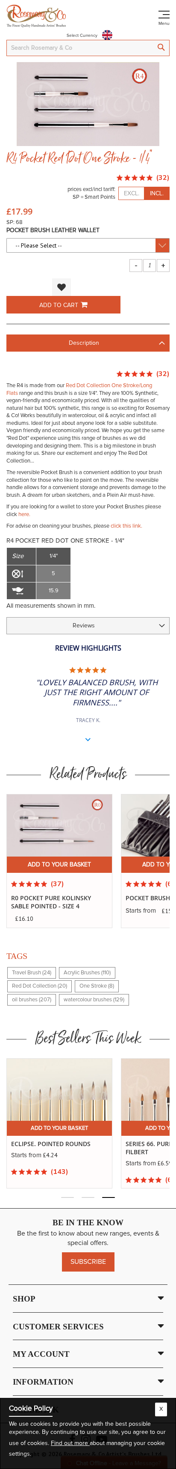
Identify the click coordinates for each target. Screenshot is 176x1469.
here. (24, 514)
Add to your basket (59, 865)
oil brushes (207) (31, 1000)
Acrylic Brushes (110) (87, 973)
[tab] (88, 343)
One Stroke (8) (96, 986)
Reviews (84, 626)
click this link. (126, 526)
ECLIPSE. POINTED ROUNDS (51, 1144)
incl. (157, 194)
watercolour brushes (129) (94, 1000)
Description (84, 343)
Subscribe (88, 1261)
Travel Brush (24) (31, 973)
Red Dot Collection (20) (39, 986)
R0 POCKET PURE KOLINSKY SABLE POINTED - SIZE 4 (51, 902)
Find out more (70, 1443)
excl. (131, 194)
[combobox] (88, 48)
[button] (61, 287)
